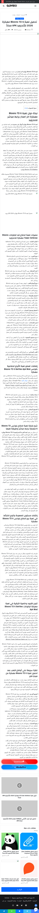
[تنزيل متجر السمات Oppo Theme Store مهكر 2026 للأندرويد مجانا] (10, 868)
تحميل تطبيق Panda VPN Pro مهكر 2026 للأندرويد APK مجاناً (10, 852)
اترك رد (19, 889)
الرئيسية (23, 15)
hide (26, 108)
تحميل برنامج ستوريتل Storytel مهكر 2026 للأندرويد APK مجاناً (29, 880)
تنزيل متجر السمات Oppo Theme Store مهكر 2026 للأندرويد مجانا (18, 1)
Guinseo (28, 29)
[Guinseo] (12, 6)
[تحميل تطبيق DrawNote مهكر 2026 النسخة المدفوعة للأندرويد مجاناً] (29, 841)
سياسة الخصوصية (11, 900)
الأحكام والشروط (27, 900)
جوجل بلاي (25, 380)
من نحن (4, 900)
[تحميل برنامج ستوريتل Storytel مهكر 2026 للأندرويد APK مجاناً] (29, 868)
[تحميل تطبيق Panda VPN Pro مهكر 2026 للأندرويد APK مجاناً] (10, 841)
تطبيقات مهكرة (16, 15)
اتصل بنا (20, 900)
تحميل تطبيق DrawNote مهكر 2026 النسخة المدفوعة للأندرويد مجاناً (29, 853)
